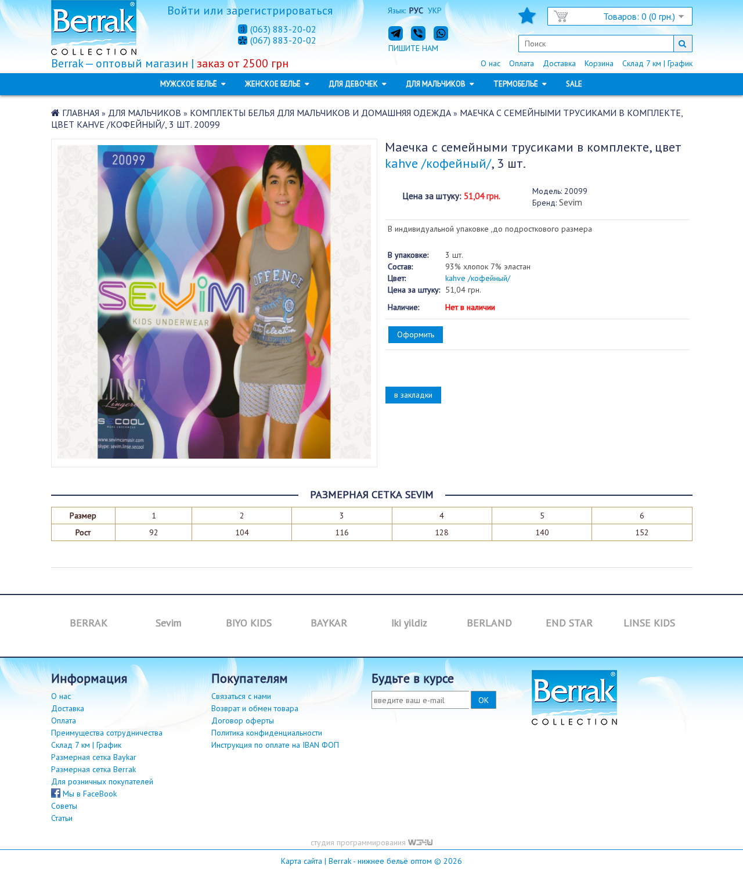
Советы (64, 806)
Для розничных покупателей (102, 781)
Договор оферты (242, 720)
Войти (183, 10)
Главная (80, 112)
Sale (574, 84)
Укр (435, 10)
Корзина (599, 63)
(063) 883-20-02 (283, 29)
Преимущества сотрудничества (107, 732)
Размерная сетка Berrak (93, 769)
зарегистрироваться (279, 10)
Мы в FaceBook (88, 793)
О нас (490, 63)
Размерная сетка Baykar (93, 757)
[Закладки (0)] (527, 19)
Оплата (521, 63)
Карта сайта (301, 861)
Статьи (62, 818)
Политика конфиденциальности (266, 732)
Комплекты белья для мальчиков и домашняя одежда (320, 112)
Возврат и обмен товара (254, 708)
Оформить (415, 334)
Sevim (570, 202)
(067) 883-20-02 (283, 40)
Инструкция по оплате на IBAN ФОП (275, 745)
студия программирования (359, 842)
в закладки (413, 395)
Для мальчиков (144, 112)
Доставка (559, 63)
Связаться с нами (241, 696)
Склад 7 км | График (657, 63)
